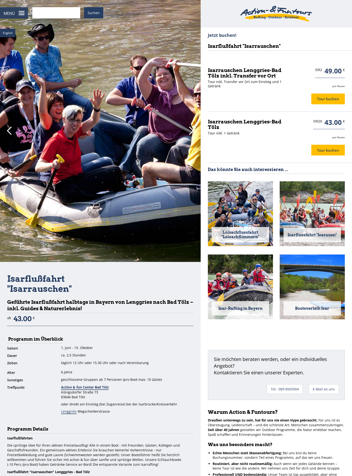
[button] (9, 131)
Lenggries (69, 411)
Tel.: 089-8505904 (285, 389)
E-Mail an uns (324, 389)
